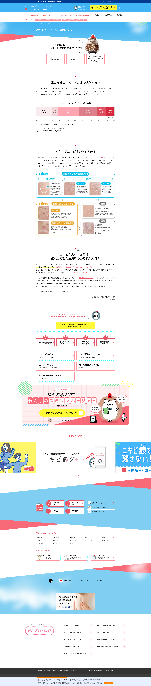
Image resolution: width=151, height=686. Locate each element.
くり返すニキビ (104, 540)
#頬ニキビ (64, 19)
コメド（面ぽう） (78, 91)
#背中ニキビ (72, 19)
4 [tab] (78, 475)
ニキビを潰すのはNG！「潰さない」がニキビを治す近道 (74, 267)
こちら (98, 683)
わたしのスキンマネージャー (50, 15)
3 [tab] (76, 475)
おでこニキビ (72, 537)
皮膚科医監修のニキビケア (82, 15)
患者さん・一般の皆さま (108, 1)
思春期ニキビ (40, 543)
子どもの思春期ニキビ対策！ (99, 507)
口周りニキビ (56, 537)
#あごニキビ (39, 19)
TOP (37, 23)
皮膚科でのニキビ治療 (66, 15)
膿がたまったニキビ (58, 540)
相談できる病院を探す (99, 503)
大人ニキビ (55, 543)
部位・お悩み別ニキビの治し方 (95, 15)
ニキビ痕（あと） (41, 540)
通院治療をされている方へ (119, 15)
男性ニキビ (71, 543)
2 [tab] (74, 475)
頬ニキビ (87, 537)
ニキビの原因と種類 (33, 15)
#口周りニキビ (47, 19)
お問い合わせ (99, 580)
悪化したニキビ (72, 540)
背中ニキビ (103, 537)
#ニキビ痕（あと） (82, 19)
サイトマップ (90, 580)
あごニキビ (39, 537)
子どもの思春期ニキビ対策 (108, 15)
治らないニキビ (88, 540)
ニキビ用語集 (80, 580)
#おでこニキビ (56, 19)
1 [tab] (72, 475)
